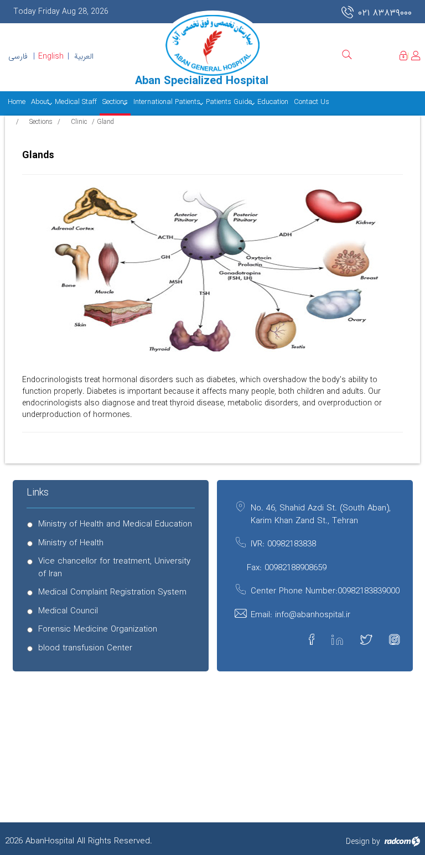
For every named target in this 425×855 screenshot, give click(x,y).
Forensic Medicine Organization (97, 629)
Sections (41, 122)
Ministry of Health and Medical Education (115, 524)
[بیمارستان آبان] (212, 45)
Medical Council (68, 611)
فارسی (18, 56)
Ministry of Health (70, 543)
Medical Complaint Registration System (112, 592)
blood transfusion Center (85, 648)
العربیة (84, 56)
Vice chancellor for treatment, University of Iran (114, 568)
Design (358, 842)
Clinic (79, 122)
